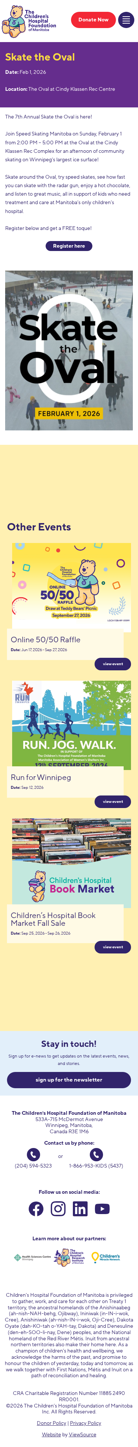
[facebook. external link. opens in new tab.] (36, 1210)
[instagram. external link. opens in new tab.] (58, 1210)
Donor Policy (51, 1423)
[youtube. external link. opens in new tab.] (102, 1210)
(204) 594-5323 (33, 1165)
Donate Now (93, 19)
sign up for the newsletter (69, 1079)
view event (113, 664)
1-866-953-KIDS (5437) (96, 1165)
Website (51, 1434)
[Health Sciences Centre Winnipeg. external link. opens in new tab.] (32, 1257)
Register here (69, 246)
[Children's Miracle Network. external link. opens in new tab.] (106, 1257)
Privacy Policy (85, 1423)
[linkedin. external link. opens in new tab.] (80, 1210)
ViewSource (82, 1434)
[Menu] (126, 20)
